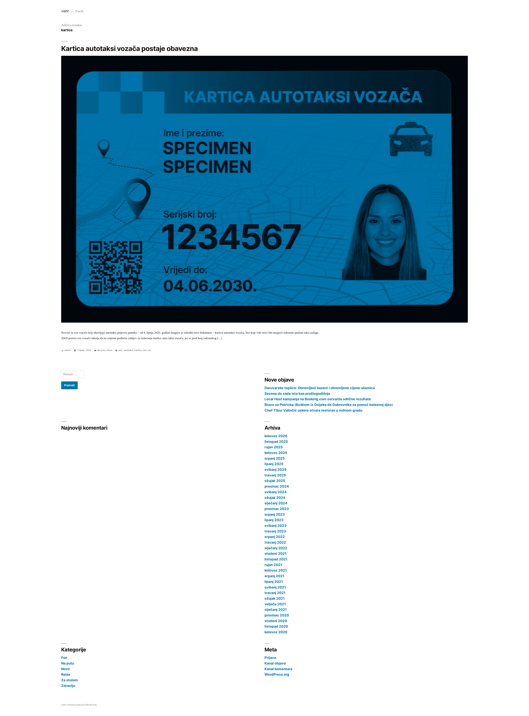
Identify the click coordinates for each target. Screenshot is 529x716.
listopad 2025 (276, 442)
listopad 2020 (276, 626)
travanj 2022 (275, 542)
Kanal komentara (278, 669)
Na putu (101, 350)
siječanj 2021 (275, 609)
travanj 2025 (275, 475)
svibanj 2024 (275, 492)
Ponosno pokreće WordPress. (82, 704)
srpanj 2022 (274, 537)
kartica (137, 350)
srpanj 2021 (274, 576)
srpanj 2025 (274, 458)
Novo (109, 350)
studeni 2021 (275, 553)
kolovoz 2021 (275, 570)
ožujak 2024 (274, 498)
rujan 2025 (273, 447)
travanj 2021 (274, 593)
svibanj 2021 (275, 587)
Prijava (270, 658)
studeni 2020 (275, 621)
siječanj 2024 (275, 503)
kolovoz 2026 (275, 436)
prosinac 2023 (276, 509)
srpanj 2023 (274, 514)
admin (67, 350)
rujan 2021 (273, 565)
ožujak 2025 (274, 481)
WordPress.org (276, 674)
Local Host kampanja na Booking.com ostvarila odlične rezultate (317, 399)
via (149, 350)
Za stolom (69, 680)
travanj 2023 (275, 531)
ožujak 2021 (274, 598)
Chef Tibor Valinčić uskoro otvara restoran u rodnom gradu (313, 410)
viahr (65, 11)
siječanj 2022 (275, 548)
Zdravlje (68, 686)
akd (120, 350)
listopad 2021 (275, 559)
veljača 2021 (275, 604)
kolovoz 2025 (275, 453)
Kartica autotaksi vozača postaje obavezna (129, 48)
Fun (64, 658)
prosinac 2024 (276, 486)
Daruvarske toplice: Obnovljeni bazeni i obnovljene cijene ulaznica (319, 388)
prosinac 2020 (276, 615)
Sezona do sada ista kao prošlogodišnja (297, 393)
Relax (65, 674)
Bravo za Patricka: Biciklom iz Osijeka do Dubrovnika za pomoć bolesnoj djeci (328, 405)
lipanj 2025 (273, 464)
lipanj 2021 (273, 582)
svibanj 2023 (275, 526)
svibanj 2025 (275, 469)
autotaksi (128, 350)
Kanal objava (275, 663)
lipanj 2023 (273, 520)
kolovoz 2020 (275, 632)
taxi (145, 350)
